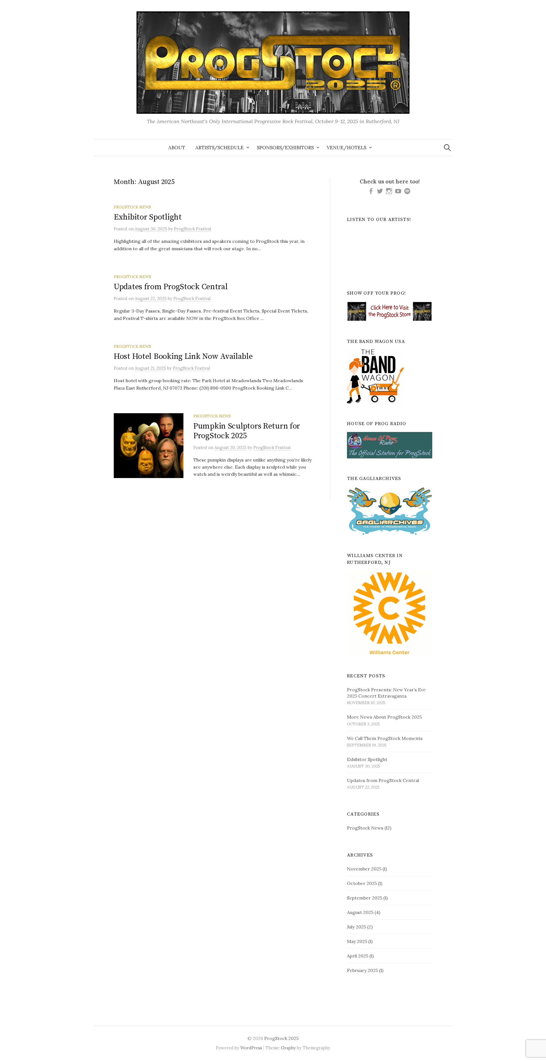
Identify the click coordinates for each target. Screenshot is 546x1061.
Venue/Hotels (346, 147)
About (176, 147)
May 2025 (357, 941)
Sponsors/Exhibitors (285, 147)
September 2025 (364, 898)
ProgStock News (132, 207)
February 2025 (362, 970)
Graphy (288, 1047)
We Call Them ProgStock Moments (385, 738)
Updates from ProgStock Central (171, 287)
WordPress (251, 1047)
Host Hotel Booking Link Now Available (183, 356)
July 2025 (356, 927)
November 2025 (364, 869)
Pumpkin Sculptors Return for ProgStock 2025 (246, 431)
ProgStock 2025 (281, 1038)
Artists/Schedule (219, 147)
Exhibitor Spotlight (148, 217)
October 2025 (362, 883)
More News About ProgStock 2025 (384, 717)
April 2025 (357, 956)
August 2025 (360, 912)
